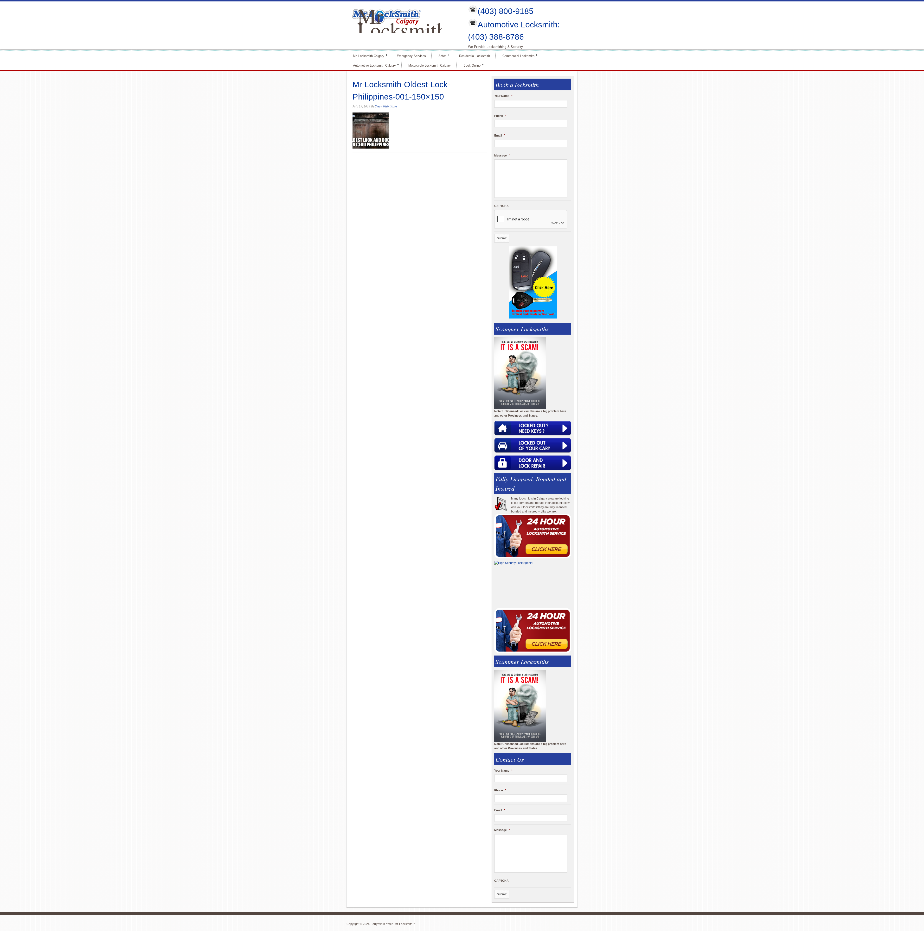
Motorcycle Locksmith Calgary (429, 65)
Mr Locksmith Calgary (402, 29)
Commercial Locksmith (516, 56)
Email (499, 135)
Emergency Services (409, 56)
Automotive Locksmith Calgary (372, 65)
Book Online (470, 65)
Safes (440, 56)
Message (502, 155)
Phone (500, 116)
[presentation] (530, 219)
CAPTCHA (501, 206)
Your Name (503, 96)
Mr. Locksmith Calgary (366, 56)
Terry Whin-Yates (386, 106)
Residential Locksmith (472, 56)
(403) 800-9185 (505, 11)
